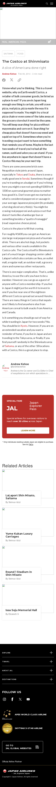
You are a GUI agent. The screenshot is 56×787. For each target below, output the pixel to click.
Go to (18, 747)
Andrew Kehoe (9, 73)
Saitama (8, 53)
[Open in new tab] (4, 699)
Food (20, 53)
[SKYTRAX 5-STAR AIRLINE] (22, 732)
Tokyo (19, 174)
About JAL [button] (7, 670)
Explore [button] (6, 653)
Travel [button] (5, 661)
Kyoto (24, 325)
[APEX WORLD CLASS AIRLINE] (24, 718)
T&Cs (31, 444)
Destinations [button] (9, 679)
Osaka (31, 174)
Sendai (26, 178)
